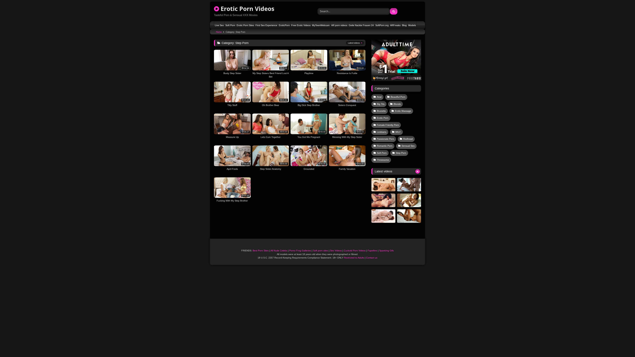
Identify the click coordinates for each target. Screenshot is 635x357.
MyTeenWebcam (321, 25)
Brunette (381, 111)
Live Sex (219, 25)
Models (412, 25)
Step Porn (401, 153)
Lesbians (381, 132)
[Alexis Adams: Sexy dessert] (409, 200)
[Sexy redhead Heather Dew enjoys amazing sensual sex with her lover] (383, 216)
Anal (379, 97)
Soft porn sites (320, 250)
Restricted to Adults (354, 257)
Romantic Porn (384, 145)
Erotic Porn (382, 118)
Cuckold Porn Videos (355, 250)
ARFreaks (395, 25)
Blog (404, 25)
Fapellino (372, 250)
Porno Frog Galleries (300, 250)
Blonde (397, 104)
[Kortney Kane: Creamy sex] (409, 185)
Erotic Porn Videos (246, 9)
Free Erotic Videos (301, 25)
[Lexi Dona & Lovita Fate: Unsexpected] (383, 200)
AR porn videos (339, 25)
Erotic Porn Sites (245, 25)
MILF (398, 132)
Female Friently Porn (388, 125)
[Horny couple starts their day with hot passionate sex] (383, 185)
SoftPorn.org (382, 25)
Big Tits (380, 104)
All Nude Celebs (279, 250)
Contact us (371, 257)
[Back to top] (624, 347)
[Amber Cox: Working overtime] (409, 216)
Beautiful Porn (398, 97)
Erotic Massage (403, 111)
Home (219, 32)
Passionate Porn (385, 139)
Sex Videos (336, 250)
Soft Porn (230, 25)
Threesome (383, 160)
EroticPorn (284, 25)
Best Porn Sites (261, 250)
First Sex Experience (266, 25)
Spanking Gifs (386, 250)
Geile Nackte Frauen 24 (361, 25)
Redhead (408, 139)
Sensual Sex (408, 145)
